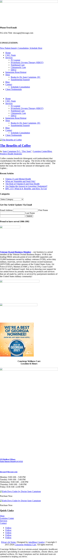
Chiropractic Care (18, 67)
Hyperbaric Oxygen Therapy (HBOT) (27, 62)
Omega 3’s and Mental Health (18, 179)
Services (9, 57)
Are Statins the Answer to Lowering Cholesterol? (26, 186)
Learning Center (7, 518)
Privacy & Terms (8, 542)
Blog (7, 82)
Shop (7, 75)
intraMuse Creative (36, 542)
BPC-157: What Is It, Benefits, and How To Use (26, 188)
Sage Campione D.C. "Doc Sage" (17, 151)
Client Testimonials (13, 89)
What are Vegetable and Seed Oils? (20, 181)
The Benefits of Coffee (15, 145)
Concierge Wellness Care (25, 544)
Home (8, 53)
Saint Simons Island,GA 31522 (11, 461)
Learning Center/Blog (42, 151)
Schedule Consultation (20, 87)
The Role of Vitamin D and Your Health (22, 184)
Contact (8, 84)
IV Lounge (15, 60)
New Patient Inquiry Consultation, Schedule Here (21, 48)
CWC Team (10, 55)
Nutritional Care (18, 65)
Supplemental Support (20, 79)
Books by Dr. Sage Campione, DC (25, 77)
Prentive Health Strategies (11, 154)
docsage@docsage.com (8, 472)
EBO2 (13, 70)
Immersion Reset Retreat (15, 72)
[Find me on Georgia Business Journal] (17, 356)
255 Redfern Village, (8, 459)
